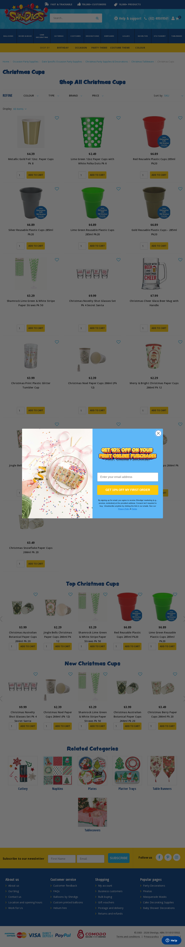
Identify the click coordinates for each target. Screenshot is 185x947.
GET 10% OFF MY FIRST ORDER (128, 489)
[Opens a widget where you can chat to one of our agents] (171, 940)
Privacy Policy (124, 509)
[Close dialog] (158, 433)
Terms (134, 509)
